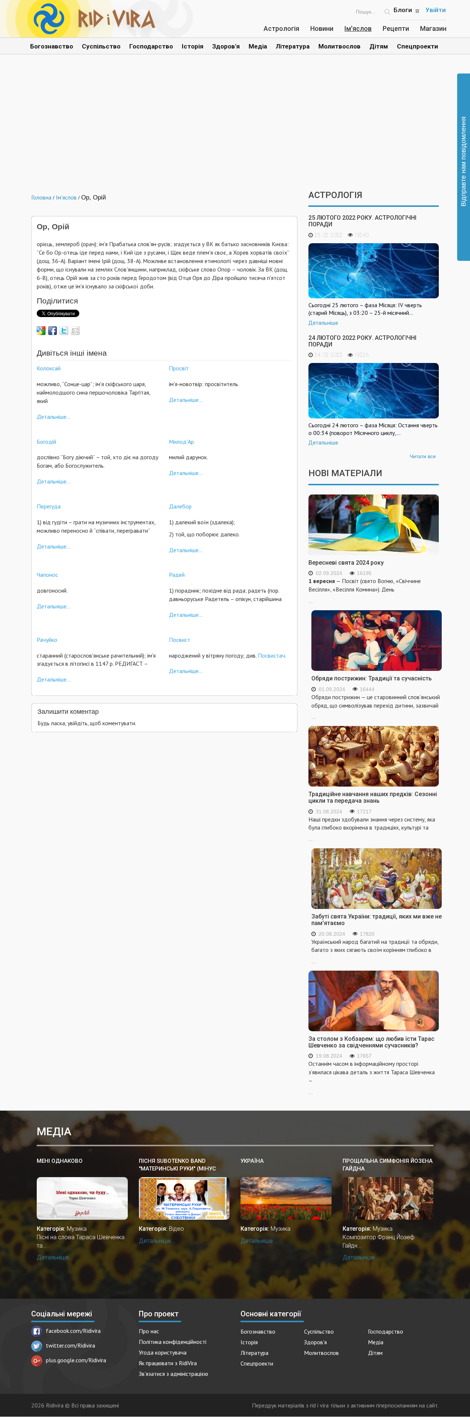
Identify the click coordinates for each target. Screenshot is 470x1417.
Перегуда (49, 506)
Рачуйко (47, 639)
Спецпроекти (417, 46)
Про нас (149, 1331)
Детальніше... (53, 416)
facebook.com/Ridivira (73, 1330)
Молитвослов (339, 46)
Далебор (180, 506)
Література (293, 46)
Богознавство (51, 46)
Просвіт (179, 368)
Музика (77, 1228)
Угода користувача (163, 1352)
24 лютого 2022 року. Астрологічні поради (362, 341)
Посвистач (271, 655)
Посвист (179, 639)
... (364, 590)
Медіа (258, 46)
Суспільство (101, 46)
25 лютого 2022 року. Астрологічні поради (362, 221)
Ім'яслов (358, 28)
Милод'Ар (181, 441)
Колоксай (49, 368)
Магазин (433, 28)
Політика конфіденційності (172, 1341)
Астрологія (281, 28)
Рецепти (396, 28)
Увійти (436, 10)
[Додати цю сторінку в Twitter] (63, 330)
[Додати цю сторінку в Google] (41, 330)
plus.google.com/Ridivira (76, 1360)
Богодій (46, 441)
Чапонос (47, 574)
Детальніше (323, 323)
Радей (177, 574)
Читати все (423, 456)
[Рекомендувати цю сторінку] (75, 330)
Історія (192, 46)
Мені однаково (60, 1161)
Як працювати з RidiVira (168, 1363)
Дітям (378, 46)
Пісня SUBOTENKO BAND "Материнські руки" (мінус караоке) (177, 1165)
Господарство (151, 46)
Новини (321, 28)
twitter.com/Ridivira (70, 1345)
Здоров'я (226, 46)
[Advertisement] (235, 127)
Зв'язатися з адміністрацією (173, 1373)
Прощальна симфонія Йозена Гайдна (388, 1165)
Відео (176, 1228)
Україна (252, 1161)
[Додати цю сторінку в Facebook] (52, 330)
